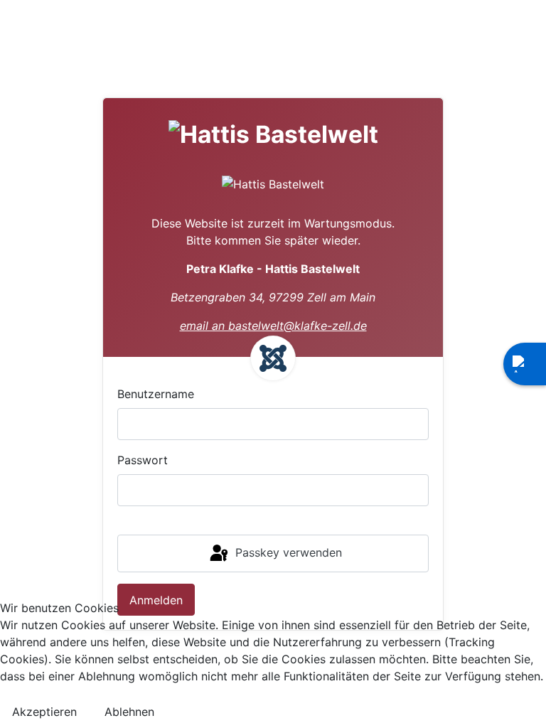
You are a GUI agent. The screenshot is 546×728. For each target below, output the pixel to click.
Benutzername (155, 394)
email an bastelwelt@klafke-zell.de (273, 325)
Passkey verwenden (287, 552)
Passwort (142, 460)
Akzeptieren (44, 712)
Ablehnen (129, 712)
